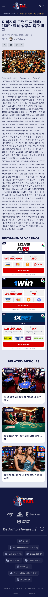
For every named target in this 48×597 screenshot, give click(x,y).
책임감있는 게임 (30, 589)
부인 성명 (7, 589)
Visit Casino (23, 270)
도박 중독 (32, 593)
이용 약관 (15, 593)
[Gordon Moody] (23, 522)
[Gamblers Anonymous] (20, 514)
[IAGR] (10, 514)
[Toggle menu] (3, 5)
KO (40, 6)
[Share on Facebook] (10, 45)
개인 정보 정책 (17, 589)
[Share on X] (4, 45)
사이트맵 (40, 589)
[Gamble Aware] (20, 529)
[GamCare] (33, 514)
